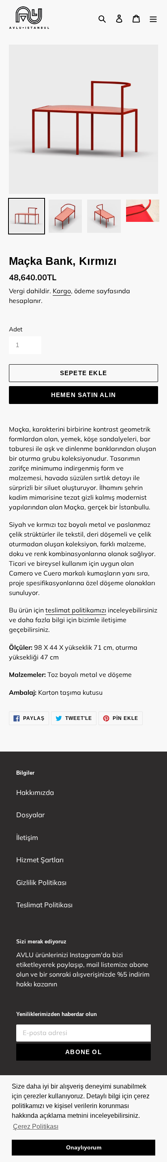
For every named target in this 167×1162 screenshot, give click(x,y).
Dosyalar (30, 814)
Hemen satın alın (83, 394)
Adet (15, 329)
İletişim (27, 837)
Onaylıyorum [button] (83, 1147)
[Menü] (153, 18)
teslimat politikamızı (75, 610)
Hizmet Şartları (40, 859)
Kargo (62, 291)
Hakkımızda (35, 792)
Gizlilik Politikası (41, 882)
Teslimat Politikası (44, 904)
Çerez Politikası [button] (35, 1126)
